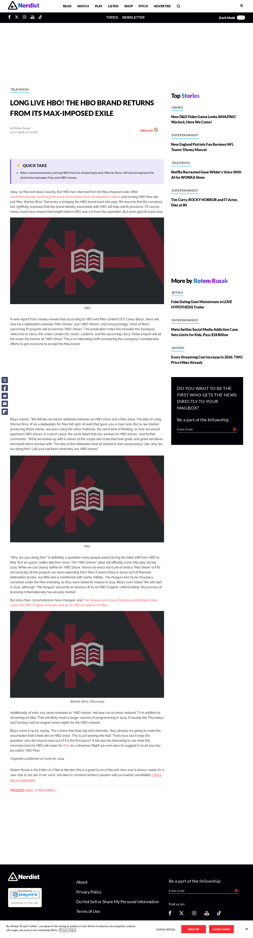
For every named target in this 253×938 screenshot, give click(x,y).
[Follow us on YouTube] (206, 914)
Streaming (45, 790)
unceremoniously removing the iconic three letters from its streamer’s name (65, 197)
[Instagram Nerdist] (24, 17)
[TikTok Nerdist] (40, 17)
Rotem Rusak (22, 128)
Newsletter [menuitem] (133, 17)
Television (20, 89)
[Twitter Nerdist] (17, 17)
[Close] (246, 929)
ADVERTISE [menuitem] (162, 6)
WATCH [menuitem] (83, 6)
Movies (178, 348)
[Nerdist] (23, 6)
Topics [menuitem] (112, 17)
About (82, 882)
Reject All (193, 928)
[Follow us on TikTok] (219, 914)
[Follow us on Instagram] (194, 914)
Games (177, 107)
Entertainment (185, 135)
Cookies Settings (165, 928)
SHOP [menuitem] (128, 6)
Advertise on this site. (25, 903)
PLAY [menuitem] (98, 6)
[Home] (24, 880)
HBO (29, 790)
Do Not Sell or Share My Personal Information (117, 901)
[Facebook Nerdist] (10, 17)
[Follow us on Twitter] (181, 914)
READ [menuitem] (67, 6)
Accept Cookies (221, 928)
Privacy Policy (88, 892)
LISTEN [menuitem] (113, 6)
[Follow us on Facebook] (170, 914)
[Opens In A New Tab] (25, 894)
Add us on (145, 131)
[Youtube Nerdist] (32, 17)
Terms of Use (88, 911)
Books (177, 292)
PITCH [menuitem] (143, 6)
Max (66, 745)
